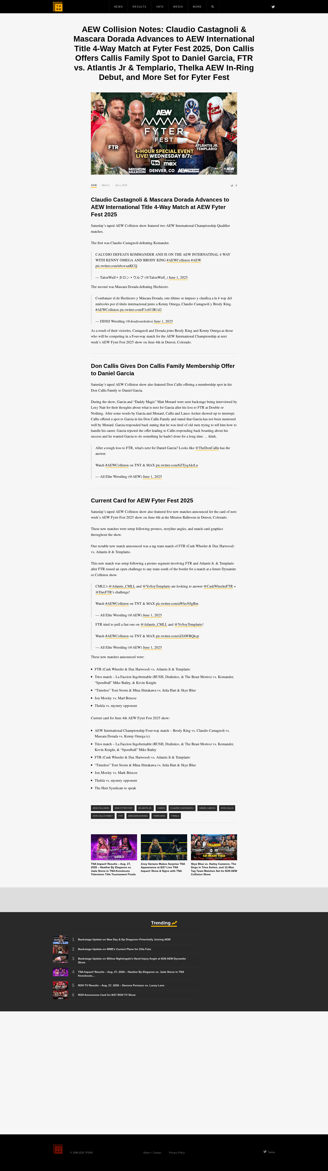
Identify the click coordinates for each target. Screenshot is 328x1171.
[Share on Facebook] (236, 186)
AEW (94, 185)
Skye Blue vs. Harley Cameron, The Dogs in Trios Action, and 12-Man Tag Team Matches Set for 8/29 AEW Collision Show (214, 869)
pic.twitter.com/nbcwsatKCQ (116, 265)
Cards (161, 808)
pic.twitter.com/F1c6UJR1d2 (141, 309)
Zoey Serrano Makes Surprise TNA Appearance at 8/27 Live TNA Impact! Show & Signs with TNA (163, 867)
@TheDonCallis (207, 447)
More (197, 6)
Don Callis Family (103, 816)
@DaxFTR (103, 592)
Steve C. (106, 185)
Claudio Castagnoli (182, 808)
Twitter (271, 1152)
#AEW (196, 260)
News (118, 6)
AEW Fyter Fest (124, 808)
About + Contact (152, 1152)
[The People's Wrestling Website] (57, 6)
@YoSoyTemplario (156, 586)
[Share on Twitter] (232, 186)
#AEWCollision (178, 260)
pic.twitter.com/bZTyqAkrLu (177, 465)
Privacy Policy (177, 1152)
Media (178, 6)
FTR (120, 816)
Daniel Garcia (207, 808)
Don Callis (227, 808)
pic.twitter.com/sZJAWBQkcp (177, 635)
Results (140, 6)
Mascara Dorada (138, 816)
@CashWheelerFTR (218, 586)
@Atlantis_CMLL (122, 586)
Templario (159, 816)
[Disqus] (164, 1072)
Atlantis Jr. (145, 808)
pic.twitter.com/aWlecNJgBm (177, 603)
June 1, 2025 (178, 277)
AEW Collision (101, 808)
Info (160, 6)
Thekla (175, 816)
